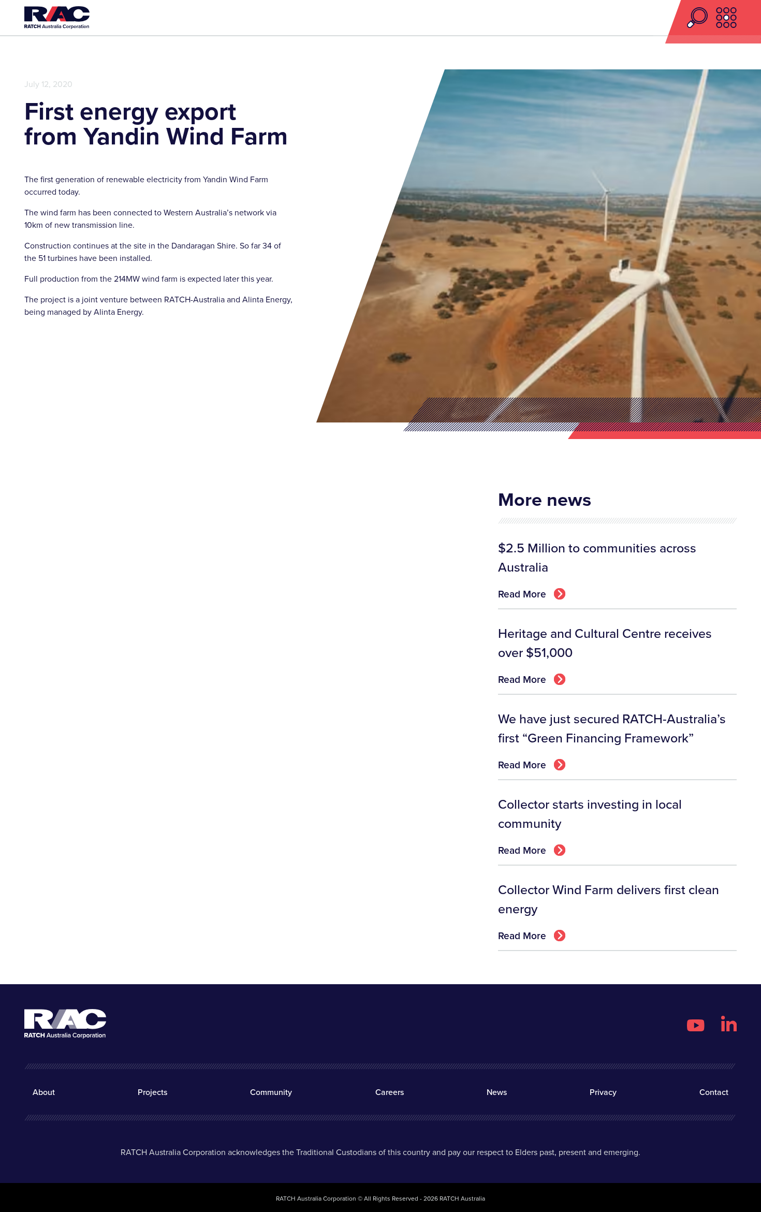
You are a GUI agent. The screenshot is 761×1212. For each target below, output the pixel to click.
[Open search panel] (701, 17)
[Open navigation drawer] (726, 17)
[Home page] (57, 18)
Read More (522, 594)
